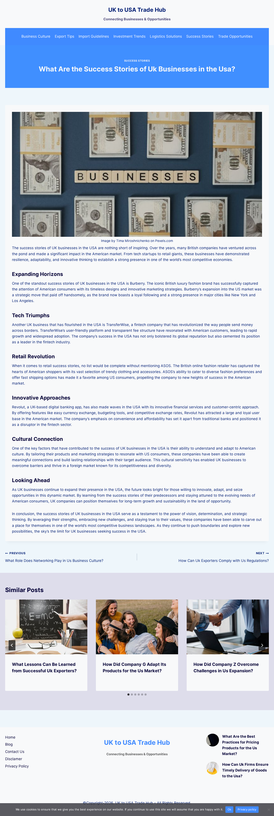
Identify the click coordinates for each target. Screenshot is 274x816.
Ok (229, 809)
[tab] (128, 694)
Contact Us (14, 751)
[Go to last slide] (12, 645)
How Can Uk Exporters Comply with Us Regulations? (224, 557)
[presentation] (46, 627)
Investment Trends (129, 36)
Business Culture (35, 36)
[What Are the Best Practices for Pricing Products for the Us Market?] (212, 740)
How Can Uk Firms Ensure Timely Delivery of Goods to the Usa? (245, 770)
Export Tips (64, 36)
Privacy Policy (17, 766)
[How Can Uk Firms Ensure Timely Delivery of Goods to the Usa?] (212, 768)
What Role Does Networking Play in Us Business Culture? (54, 557)
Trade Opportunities (235, 36)
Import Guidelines (94, 36)
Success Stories (200, 36)
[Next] (262, 645)
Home (10, 737)
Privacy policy (247, 809)
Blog (9, 744)
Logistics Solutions (166, 36)
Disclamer (13, 759)
